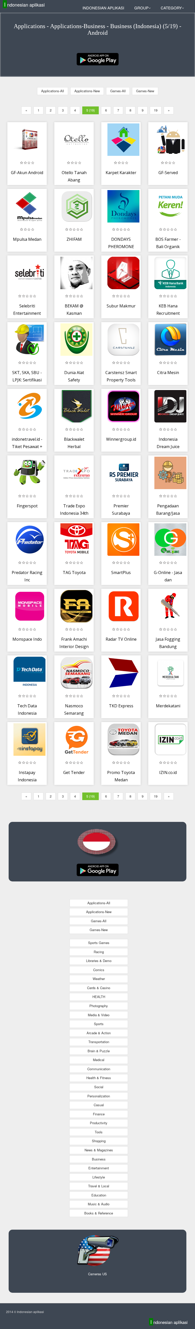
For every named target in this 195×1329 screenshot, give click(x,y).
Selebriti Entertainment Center (27, 313)
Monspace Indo (27, 639)
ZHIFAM (74, 239)
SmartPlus (121, 572)
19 (155, 110)
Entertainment (98, 1168)
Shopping (99, 1140)
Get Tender (74, 772)
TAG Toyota (74, 572)
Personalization (98, 1096)
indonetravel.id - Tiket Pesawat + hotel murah (27, 446)
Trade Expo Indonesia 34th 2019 (74, 513)
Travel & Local (98, 1186)
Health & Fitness (98, 1077)
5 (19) (90, 110)
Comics (98, 969)
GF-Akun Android (27, 172)
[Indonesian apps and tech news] (98, 58)
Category (171, 7)
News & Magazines (99, 1150)
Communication (98, 1068)
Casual (99, 1104)
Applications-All (52, 90)
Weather (99, 978)
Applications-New (87, 90)
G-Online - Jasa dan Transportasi (168, 580)
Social (98, 1086)
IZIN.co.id (168, 772)
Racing (99, 951)
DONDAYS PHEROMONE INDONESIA (121, 246)
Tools (99, 1132)
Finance (99, 1114)
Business (99, 1159)
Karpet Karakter (121, 172)
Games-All (118, 90)
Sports (99, 1023)
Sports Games (98, 942)
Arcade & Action (99, 1032)
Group (141, 7)
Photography (98, 1005)
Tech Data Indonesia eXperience (27, 713)
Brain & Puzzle (99, 1050)
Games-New (145, 90)
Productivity (98, 1122)
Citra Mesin (168, 372)
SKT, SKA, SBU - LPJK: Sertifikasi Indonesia (27, 380)
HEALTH (98, 996)
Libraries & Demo (98, 960)
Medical (98, 1059)
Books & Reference (98, 1213)
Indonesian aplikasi (24, 4)
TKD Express (121, 706)
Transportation (98, 1041)
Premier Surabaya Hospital (121, 513)
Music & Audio (98, 1204)
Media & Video (98, 1014)
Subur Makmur (121, 306)
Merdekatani (168, 706)
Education (98, 1195)
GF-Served (168, 172)
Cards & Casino (98, 987)
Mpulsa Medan (27, 239)
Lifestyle (98, 1177)
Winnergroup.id (121, 439)
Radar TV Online (121, 639)
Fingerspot (27, 506)
